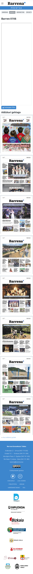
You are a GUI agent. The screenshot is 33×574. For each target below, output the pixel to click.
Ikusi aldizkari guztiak (9, 437)
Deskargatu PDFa (9, 107)
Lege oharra (21, 481)
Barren (12, 12)
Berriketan (20, 12)
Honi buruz (11, 481)
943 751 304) (24, 453)
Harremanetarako (14, 487)
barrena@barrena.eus (16, 462)
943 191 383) (25, 459)
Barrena (5, 12)
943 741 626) (26, 456)
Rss (24, 487)
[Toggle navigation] (2, 3)
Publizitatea (13, 484)
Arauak (22, 484)
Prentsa (16, 8)
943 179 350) (24, 451)
